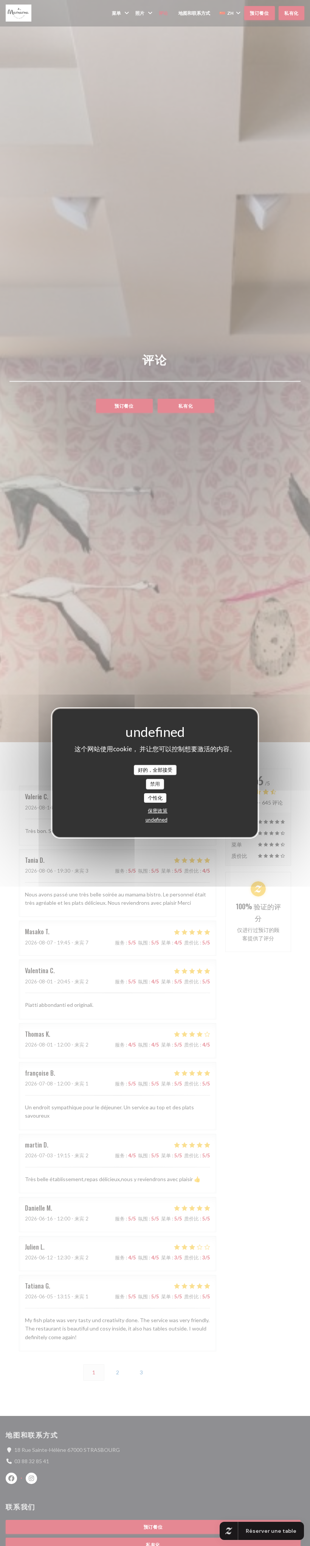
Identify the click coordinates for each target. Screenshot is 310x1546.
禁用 (155, 784)
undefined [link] (156, 820)
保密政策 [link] (157, 811)
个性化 (155, 798)
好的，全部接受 (155, 770)
